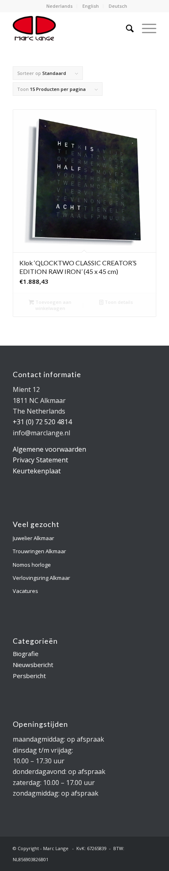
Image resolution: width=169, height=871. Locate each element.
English (90, 6)
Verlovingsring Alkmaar (41, 577)
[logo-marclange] (70, 28)
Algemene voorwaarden (49, 449)
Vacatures (25, 591)
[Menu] (145, 28)
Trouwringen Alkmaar (39, 551)
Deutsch (118, 6)
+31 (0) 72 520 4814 (42, 421)
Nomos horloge (32, 564)
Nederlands (59, 6)
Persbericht (29, 676)
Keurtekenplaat (37, 470)
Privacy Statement (40, 459)
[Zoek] (126, 28)
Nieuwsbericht (33, 665)
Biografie (26, 653)
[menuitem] (59, 6)
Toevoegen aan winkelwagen (52, 305)
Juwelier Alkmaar (33, 538)
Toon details (118, 302)
